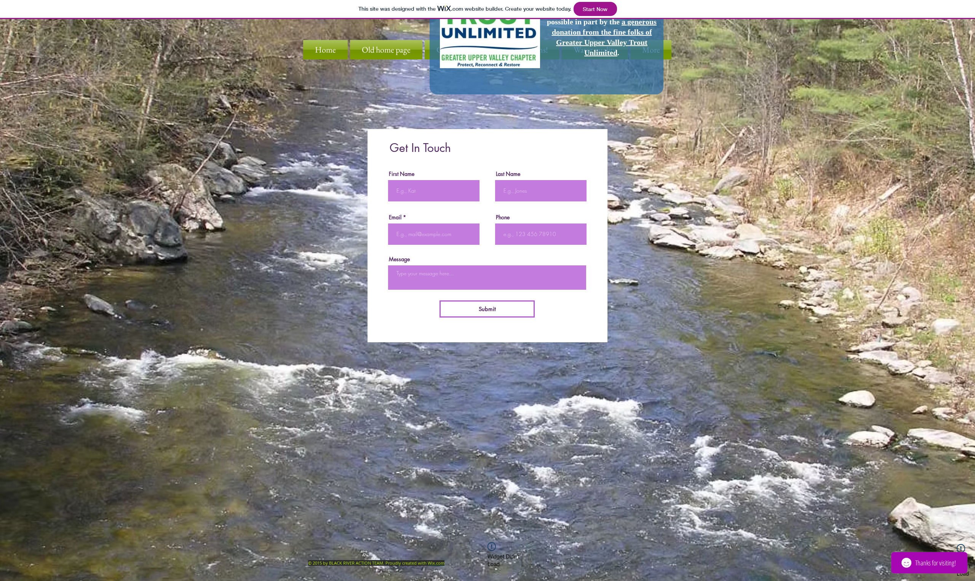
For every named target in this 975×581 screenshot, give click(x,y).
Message (399, 259)
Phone (503, 217)
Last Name (508, 174)
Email (395, 217)
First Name (401, 174)
